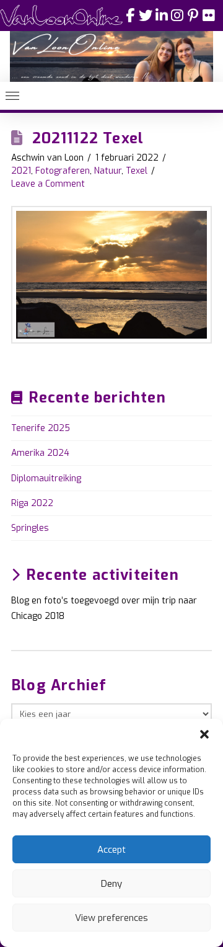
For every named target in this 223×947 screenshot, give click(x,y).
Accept (111, 849)
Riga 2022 (32, 503)
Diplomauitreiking (46, 478)
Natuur (107, 171)
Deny (111, 884)
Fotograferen (62, 171)
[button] (204, 734)
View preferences (111, 918)
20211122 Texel (88, 138)
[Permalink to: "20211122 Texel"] (111, 275)
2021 (21, 171)
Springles (30, 528)
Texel (136, 171)
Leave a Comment (48, 184)
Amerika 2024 (40, 453)
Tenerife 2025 (40, 428)
